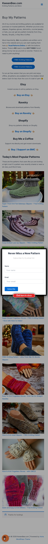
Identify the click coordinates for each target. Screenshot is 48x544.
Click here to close (24, 295)
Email (6, 277)
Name (7, 266)
